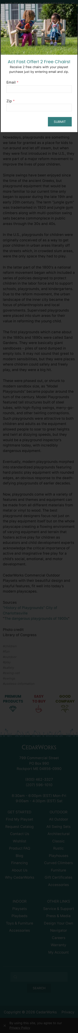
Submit (60, 122)
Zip (10, 101)
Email (12, 82)
